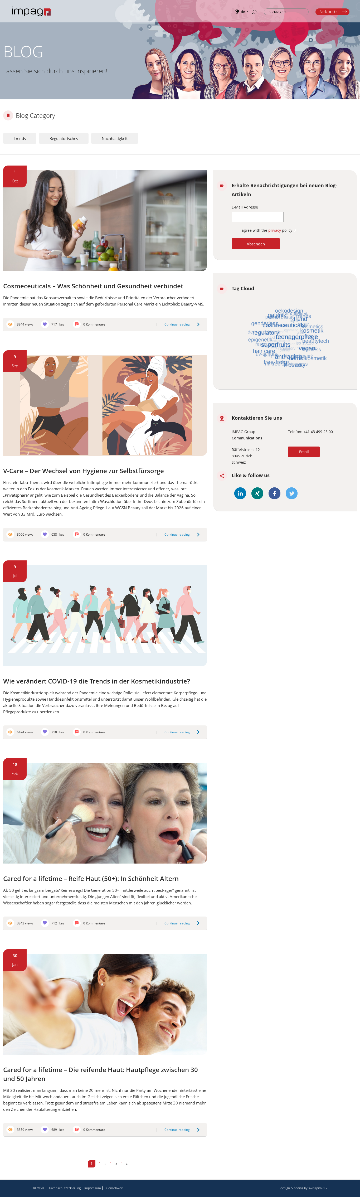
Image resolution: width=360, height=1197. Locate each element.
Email (304, 451)
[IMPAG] (31, 16)
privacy (275, 230)
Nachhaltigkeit (115, 138)
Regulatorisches (64, 138)
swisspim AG (317, 1188)
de (243, 11)
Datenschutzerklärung (65, 1188)
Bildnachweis (114, 1188)
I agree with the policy (266, 230)
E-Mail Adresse (245, 207)
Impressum (92, 1188)
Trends (20, 138)
